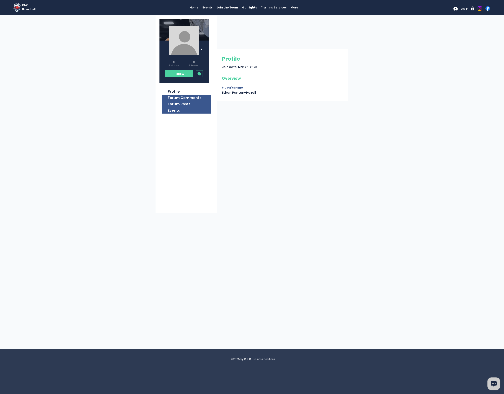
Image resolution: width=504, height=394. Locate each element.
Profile (174, 91)
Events (174, 110)
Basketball (29, 9)
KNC (25, 5)
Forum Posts (179, 104)
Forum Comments (184, 97)
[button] (472, 8)
